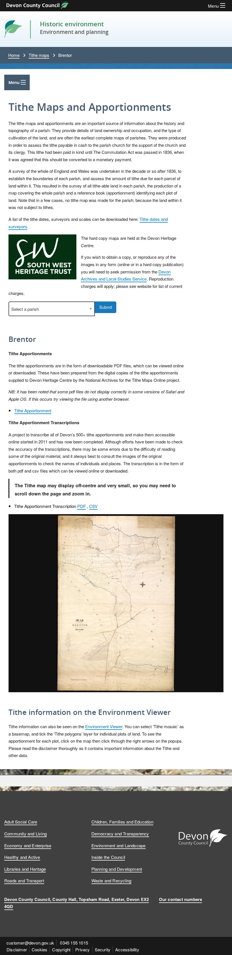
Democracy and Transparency (120, 833)
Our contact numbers (180, 899)
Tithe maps (39, 55)
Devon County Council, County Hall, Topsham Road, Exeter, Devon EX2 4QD (76, 902)
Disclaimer (17, 949)
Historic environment (72, 24)
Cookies (39, 949)
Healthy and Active (22, 857)
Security (103, 949)
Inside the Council (108, 857)
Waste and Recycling (111, 880)
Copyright (61, 949)
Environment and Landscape (118, 845)
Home (14, 55)
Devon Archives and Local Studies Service (126, 275)
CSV (93, 506)
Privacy (82, 949)
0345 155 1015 (74, 942)
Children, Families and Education (122, 821)
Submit (105, 307)
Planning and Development (116, 869)
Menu (14, 82)
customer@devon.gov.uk (30, 942)
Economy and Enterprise (27, 845)
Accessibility (127, 949)
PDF (81, 506)
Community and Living (25, 833)
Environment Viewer (103, 726)
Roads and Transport (24, 880)
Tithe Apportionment (32, 410)
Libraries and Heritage (25, 869)
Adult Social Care (20, 821)
